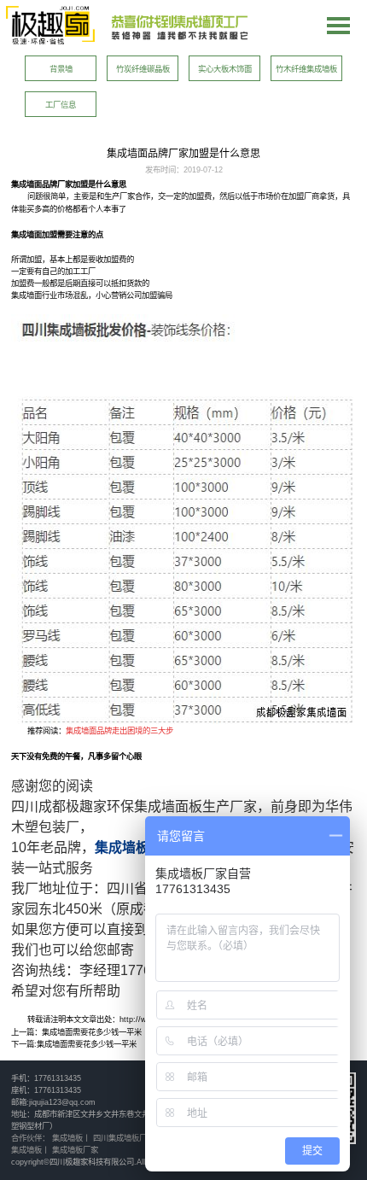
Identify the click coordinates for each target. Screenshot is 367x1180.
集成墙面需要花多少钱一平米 (92, 1032)
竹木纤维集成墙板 (306, 68)
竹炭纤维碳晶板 (143, 68)
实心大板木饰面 (225, 68)
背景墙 (61, 68)
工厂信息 (60, 104)
